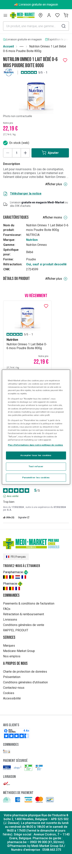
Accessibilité (12, 698)
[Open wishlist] (57, 15)
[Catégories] (5, 15)
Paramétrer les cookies (36, 477)
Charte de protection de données (25, 671)
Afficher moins (52, 217)
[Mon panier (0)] (66, 15)
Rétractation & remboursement (23, 614)
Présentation (11, 677)
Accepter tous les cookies (36, 455)
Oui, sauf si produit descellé (46, 264)
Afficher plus (53, 184)
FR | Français (18, 556)
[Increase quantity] (25, 152)
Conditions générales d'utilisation (25, 682)
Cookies (8, 693)
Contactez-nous (13, 687)
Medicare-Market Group (19, 651)
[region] (36, 427)
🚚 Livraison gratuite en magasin (36, 4)
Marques (9, 645)
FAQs (6, 609)
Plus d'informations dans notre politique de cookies (35, 445)
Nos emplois (11, 656)
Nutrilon (32, 240)
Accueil (8, 46)
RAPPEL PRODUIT (15, 630)
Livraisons (10, 619)
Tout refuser (36, 466)
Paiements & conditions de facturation (28, 603)
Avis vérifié (12, 496)
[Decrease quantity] (7, 152)
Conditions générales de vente (23, 625)
